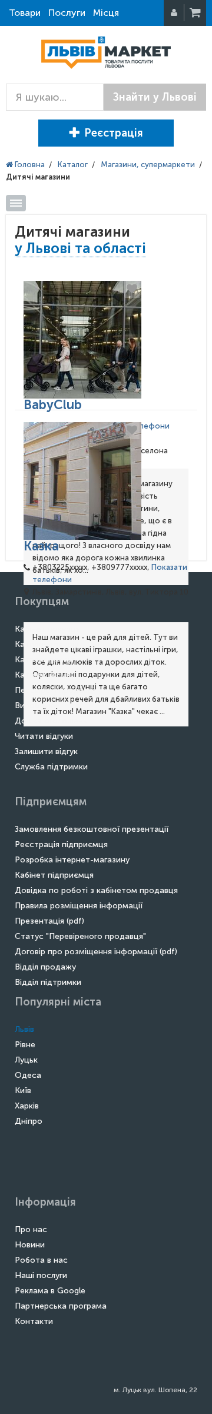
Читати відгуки (44, 736)
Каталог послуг (45, 660)
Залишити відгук (46, 751)
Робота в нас (41, 1260)
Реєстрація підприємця (61, 844)
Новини (30, 1245)
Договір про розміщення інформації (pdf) (96, 952)
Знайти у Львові (155, 97)
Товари (25, 12)
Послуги (66, 12)
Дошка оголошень (51, 721)
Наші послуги (41, 1275)
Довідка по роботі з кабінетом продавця (96, 890)
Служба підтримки (51, 767)
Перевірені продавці (55, 690)
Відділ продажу (45, 967)
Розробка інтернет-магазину (72, 860)
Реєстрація (113, 133)
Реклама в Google (50, 1291)
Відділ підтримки (48, 982)
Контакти (34, 1321)
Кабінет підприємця (54, 875)
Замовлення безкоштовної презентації (91, 829)
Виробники (36, 706)
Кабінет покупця (47, 629)
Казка (41, 546)
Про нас (31, 1229)
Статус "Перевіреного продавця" (80, 936)
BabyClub (53, 405)
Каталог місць (43, 675)
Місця (106, 12)
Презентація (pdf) (49, 921)
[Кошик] (196, 12)
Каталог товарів (46, 644)
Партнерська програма (61, 1306)
